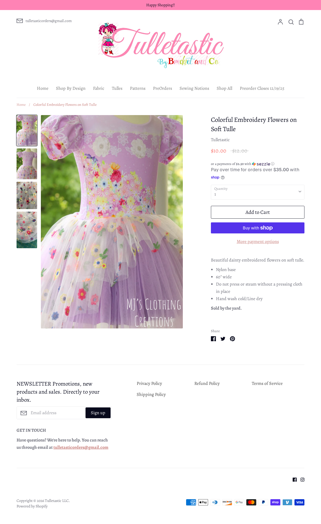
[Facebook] (293, 479)
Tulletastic (220, 140)
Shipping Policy (151, 394)
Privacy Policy (149, 383)
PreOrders (162, 88)
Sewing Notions (194, 88)
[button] (257, 163)
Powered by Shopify (32, 506)
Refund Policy (207, 383)
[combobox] (257, 192)
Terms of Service (267, 383)
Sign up (98, 413)
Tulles (117, 88)
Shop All (224, 88)
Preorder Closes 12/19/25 (262, 88)
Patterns (137, 88)
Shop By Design (71, 88)
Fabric (98, 88)
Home (42, 88)
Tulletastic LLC (57, 500)
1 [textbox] (215, 194)
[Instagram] (300, 479)
